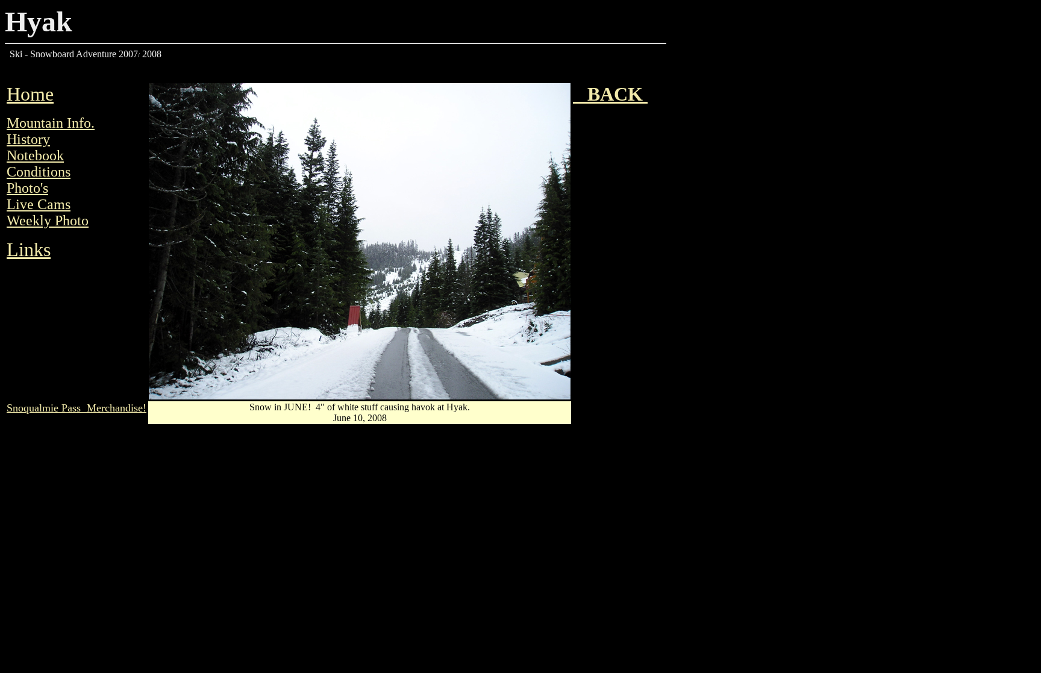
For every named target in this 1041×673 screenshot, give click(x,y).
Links (29, 249)
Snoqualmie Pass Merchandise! (76, 408)
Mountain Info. (51, 123)
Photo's (27, 188)
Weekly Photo (48, 220)
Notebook (35, 155)
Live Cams (38, 204)
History (28, 139)
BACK (610, 94)
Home (30, 94)
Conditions (38, 172)
